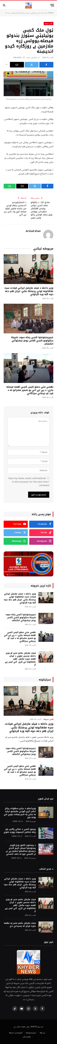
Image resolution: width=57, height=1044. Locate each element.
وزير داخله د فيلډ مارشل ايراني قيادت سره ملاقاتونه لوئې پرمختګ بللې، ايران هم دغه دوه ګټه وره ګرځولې (29, 291)
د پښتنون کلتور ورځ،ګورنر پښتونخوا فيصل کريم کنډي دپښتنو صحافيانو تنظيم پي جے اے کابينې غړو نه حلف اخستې (21, 849)
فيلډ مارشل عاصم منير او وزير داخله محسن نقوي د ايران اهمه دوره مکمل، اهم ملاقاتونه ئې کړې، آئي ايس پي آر (20, 659)
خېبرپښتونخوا (31, 1033)
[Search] (4, 5)
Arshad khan (33, 231)
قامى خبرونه (48, 23)
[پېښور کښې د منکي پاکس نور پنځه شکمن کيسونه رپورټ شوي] (45, 833)
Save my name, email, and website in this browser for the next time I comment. (28, 482)
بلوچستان (27, 1037)
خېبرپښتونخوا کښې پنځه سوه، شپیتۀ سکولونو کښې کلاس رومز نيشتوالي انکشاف (32, 340)
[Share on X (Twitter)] (32, 64)
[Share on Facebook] (46, 64)
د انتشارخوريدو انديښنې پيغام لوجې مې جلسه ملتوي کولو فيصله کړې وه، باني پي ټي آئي (15, 208)
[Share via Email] (17, 64)
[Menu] (52, 5)
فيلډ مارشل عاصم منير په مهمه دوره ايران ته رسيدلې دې (20, 924)
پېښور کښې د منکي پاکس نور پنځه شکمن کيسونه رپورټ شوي (20, 830)
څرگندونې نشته (32, 57)
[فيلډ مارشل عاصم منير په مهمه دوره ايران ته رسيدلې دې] (45, 927)
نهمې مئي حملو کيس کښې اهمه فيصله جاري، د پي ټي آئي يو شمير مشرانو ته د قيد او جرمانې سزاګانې (29, 390)
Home (50, 13)
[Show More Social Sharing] (6, 64)
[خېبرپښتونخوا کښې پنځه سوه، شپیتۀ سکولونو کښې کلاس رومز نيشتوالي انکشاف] (28, 318)
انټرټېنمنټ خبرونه (15, 1033)
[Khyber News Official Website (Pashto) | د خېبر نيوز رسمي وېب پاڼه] (28, 5)
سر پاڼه (42, 1033)
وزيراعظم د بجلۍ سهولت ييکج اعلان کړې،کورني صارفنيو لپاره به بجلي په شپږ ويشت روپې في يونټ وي (20, 812)
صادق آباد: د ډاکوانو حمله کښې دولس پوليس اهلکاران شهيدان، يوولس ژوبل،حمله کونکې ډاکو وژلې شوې (41, 210)
